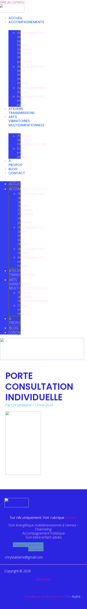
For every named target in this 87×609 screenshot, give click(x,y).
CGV (66, 596)
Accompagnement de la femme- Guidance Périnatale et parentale (31, 46)
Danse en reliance (23, 152)
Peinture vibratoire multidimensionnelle (32, 140)
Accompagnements (26, 22)
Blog (13, 169)
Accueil (15, 17)
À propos (15, 162)
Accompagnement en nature (30, 100)
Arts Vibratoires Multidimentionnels (26, 120)
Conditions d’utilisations (42, 596)
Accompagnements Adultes (32, 90)
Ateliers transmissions (21, 110)
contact (71, 517)
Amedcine (43, 579)
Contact (16, 173)
